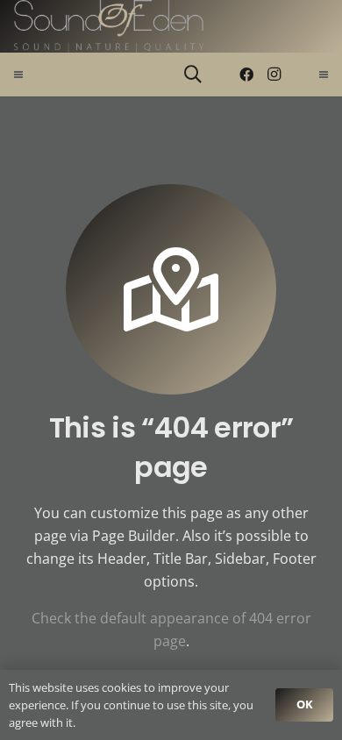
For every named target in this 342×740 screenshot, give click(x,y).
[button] (193, 74)
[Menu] (18, 74)
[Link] (108, 26)
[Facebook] (246, 74)
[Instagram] (274, 74)
